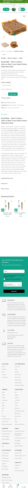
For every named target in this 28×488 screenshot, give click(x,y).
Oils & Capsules (6, 450)
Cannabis (4, 389)
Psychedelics (5, 443)
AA (2, 411)
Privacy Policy (18, 380)
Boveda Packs (18, 453)
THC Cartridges (5, 436)
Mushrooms (5, 474)
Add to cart (13, 94)
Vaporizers (5, 428)
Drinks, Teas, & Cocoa (20, 438)
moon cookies (15, 107)
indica (9, 107)
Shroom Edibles (6, 482)
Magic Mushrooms (6, 477)
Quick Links (5, 364)
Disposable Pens (6, 433)
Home (2, 51)
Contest (4, 374)
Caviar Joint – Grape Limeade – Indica (7, 213)
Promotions (5, 377)
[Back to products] (4, 55)
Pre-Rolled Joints (6, 419)
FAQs (16, 369)
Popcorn (4, 416)
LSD (3, 446)
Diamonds (17, 408)
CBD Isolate (17, 413)
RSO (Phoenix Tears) (19, 424)
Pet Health (4, 466)
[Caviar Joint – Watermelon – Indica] (20, 205)
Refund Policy (18, 382)
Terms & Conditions (19, 385)
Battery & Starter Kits (7, 431)
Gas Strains (4, 400)
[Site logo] (14, 9)
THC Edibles (17, 440)
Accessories (18, 450)
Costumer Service (20, 364)
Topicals (4, 463)
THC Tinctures (5, 458)
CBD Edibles (17, 443)
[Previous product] (2, 55)
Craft (3, 402)
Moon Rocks (18, 416)
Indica (3, 392)
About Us (4, 369)
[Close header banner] (26, 1)
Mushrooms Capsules (7, 480)
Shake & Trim (5, 421)
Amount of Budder (6, 82)
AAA (3, 408)
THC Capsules (5, 453)
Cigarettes (18, 462)
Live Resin (17, 400)
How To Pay (17, 377)
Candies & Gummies (19, 431)
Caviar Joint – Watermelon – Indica (21, 213)
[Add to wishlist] (11, 201)
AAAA (3, 405)
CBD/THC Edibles (19, 446)
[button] (2, 27)
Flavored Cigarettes (19, 470)
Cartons (17, 467)
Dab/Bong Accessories (20, 455)
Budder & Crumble (18, 51)
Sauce (16, 402)
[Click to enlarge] (4, 37)
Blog (3, 372)
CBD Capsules (5, 455)
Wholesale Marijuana (7, 424)
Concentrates (9, 51)
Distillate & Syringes (20, 411)
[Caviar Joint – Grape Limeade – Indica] (7, 205)
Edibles (17, 428)
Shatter (17, 397)
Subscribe (14, 291)
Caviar (16, 405)
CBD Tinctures (5, 461)
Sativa (3, 397)
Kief (16, 419)
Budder (16, 395)
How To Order (18, 374)
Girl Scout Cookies (13, 130)
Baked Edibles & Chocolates (18, 434)
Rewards (17, 372)
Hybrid (3, 395)
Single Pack (17, 465)
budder (6, 107)
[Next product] (6, 55)
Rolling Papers (18, 458)
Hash (16, 421)
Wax (16, 392)
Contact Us (17, 366)
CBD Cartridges (5, 439)
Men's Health (5, 469)
